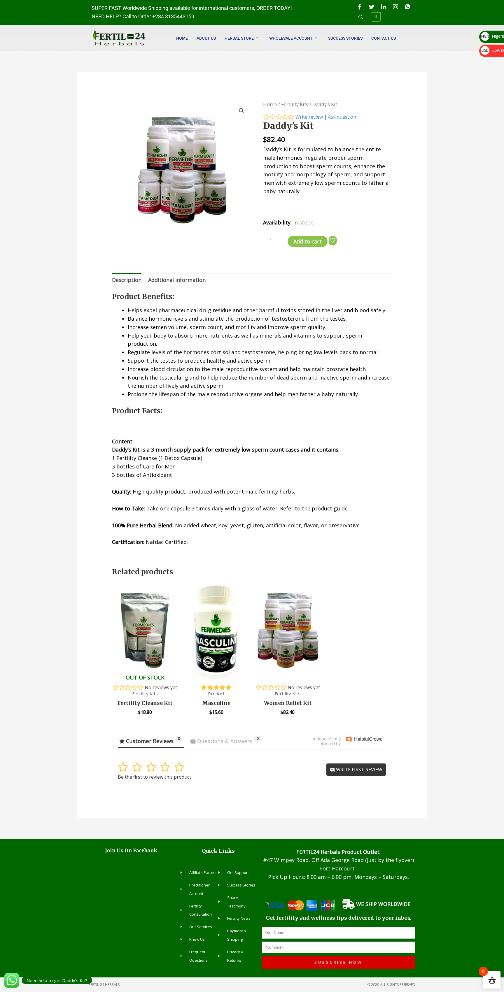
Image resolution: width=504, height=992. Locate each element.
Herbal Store (239, 38)
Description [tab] (126, 279)
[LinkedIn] (383, 6)
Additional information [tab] (177, 279)
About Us (206, 38)
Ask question (342, 117)
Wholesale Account (291, 38)
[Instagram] (395, 6)
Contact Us (383, 38)
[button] (360, 17)
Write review (309, 117)
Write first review (358, 769)
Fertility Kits (294, 104)
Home (182, 38)
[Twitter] (371, 6)
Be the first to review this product (154, 777)
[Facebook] (359, 6)
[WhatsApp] (407, 6)
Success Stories (345, 38)
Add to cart (307, 241)
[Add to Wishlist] (333, 240)
